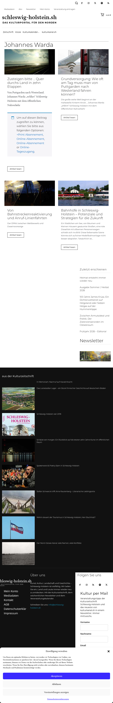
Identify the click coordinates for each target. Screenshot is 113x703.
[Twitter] (95, 3)
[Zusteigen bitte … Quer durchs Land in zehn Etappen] (29, 61)
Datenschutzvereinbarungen (58, 699)
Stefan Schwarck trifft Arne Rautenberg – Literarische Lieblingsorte (66, 492)
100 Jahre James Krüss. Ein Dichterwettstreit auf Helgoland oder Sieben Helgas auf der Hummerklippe (94, 303)
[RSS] (108, 3)
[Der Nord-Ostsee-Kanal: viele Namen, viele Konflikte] (18, 553)
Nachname (85, 633)
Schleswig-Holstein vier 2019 (49, 414)
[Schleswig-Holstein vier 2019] (18, 424)
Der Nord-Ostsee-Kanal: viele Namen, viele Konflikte (59, 543)
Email (83, 645)
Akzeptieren (56, 676)
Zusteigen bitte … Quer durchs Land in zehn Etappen (25, 83)
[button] (108, 651)
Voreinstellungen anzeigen (56, 692)
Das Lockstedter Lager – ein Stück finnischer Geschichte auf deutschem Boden (71, 388)
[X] (106, 585)
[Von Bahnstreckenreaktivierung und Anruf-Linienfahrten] (29, 193)
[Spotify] (101, 3)
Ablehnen (56, 684)
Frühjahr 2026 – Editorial (93, 332)
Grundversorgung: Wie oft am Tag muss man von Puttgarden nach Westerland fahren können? (82, 87)
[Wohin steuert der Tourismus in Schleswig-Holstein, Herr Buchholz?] (18, 527)
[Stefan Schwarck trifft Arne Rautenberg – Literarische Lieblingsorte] (18, 501)
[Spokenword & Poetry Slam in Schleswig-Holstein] (18, 476)
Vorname (85, 622)
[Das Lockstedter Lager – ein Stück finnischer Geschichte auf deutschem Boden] (18, 398)
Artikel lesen (16, 169)
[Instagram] (88, 3)
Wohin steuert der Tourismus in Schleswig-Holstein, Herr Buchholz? (66, 517)
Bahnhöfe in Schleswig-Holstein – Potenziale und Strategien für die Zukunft (82, 214)
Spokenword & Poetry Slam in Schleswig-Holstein (58, 466)
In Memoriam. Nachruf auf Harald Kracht (54, 382)
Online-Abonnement (30, 139)
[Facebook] (81, 3)
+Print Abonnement (30, 134)
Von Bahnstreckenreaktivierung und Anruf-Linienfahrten (29, 214)
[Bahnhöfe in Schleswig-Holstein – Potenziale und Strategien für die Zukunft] (83, 193)
